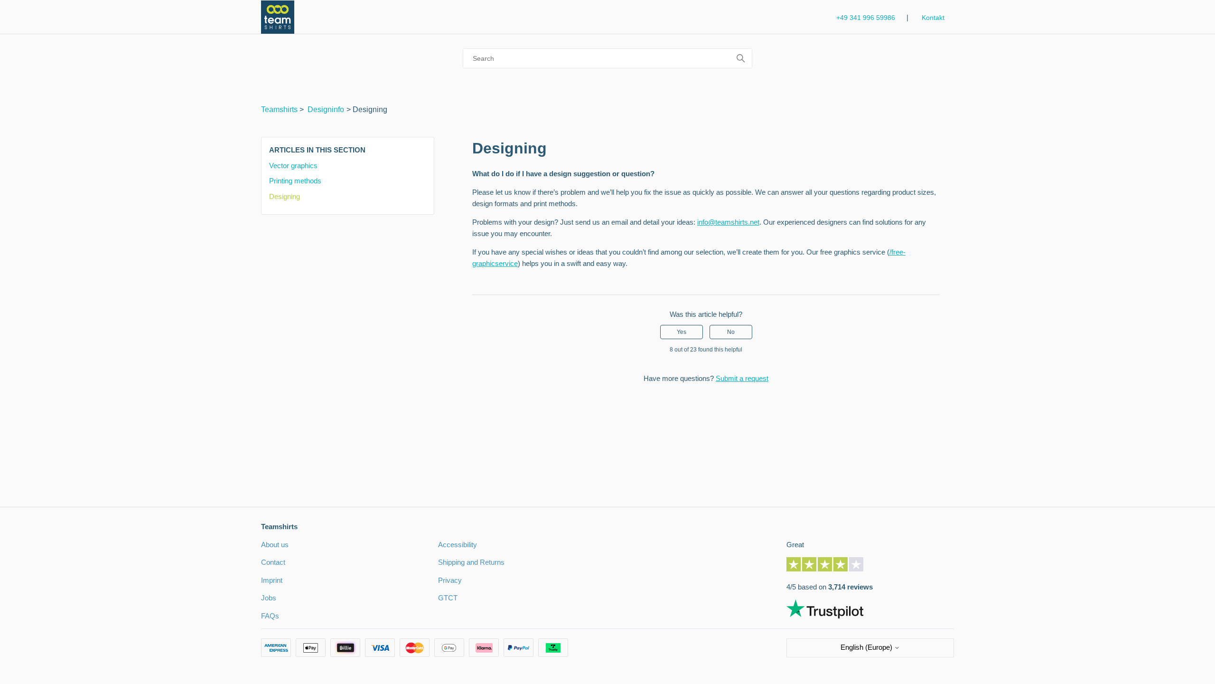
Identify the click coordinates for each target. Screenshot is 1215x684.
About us (275, 545)
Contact (273, 562)
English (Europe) (867, 647)
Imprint (271, 580)
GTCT (448, 598)
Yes (681, 332)
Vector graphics (293, 166)
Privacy (450, 580)
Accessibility (457, 545)
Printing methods (295, 181)
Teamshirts (279, 109)
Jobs (268, 598)
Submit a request (742, 378)
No (731, 332)
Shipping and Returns (471, 562)
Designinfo (326, 109)
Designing (284, 196)
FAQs (270, 616)
